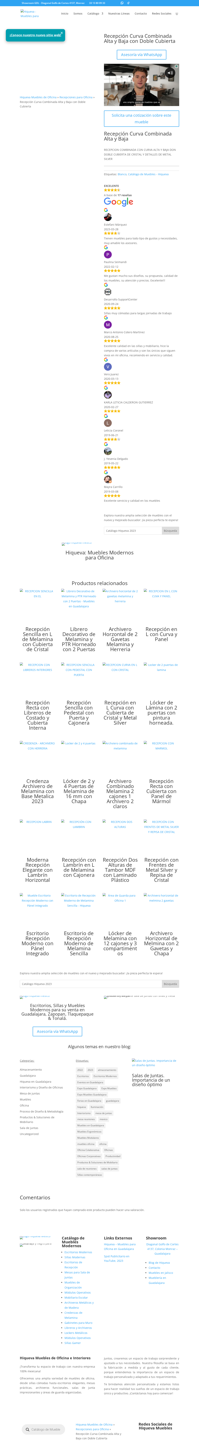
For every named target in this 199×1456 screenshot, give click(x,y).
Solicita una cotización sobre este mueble (141, 118)
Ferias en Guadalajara (89, 1100)
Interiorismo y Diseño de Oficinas (41, 1087)
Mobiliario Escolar (76, 1297)
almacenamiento (107, 1070)
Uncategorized (29, 1134)
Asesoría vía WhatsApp (141, 54)
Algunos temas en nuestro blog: (99, 1046)
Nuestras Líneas (119, 13)
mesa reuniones (86, 1119)
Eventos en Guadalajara (90, 1082)
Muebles (25, 1099)
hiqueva (81, 1107)
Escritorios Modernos (105, 1076)
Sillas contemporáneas (89, 1174)
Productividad (113, 1156)
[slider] (137, 103)
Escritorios (83, 1076)
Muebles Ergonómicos (89, 1131)
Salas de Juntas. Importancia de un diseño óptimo (151, 1079)
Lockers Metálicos (76, 1333)
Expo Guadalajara (87, 1088)
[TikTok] (128, 3)
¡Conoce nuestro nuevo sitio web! (35, 35)
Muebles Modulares (88, 1137)
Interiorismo (84, 1113)
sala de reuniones (87, 1168)
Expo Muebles (109, 1088)
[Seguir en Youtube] (163, 1439)
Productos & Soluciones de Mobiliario (97, 1162)
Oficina (24, 1105)
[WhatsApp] (122, 3)
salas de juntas (109, 1168)
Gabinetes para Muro (78, 1323)
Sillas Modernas (75, 1257)
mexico (103, 1119)
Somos (77, 13)
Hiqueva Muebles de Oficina (38, 97)
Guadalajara (28, 1075)
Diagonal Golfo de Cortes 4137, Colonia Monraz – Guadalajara (162, 1248)
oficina (102, 1144)
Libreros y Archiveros (78, 1328)
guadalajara (112, 1100)
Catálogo (93, 13)
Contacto (141, 13)
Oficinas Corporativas (89, 1156)
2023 (90, 1070)
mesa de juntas (103, 1113)
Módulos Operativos (78, 1292)
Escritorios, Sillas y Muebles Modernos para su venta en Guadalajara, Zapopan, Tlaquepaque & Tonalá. (57, 1011)
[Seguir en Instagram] (155, 1439)
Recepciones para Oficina (76, 97)
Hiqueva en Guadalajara (35, 1081)
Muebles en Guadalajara (90, 1125)
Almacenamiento (31, 1069)
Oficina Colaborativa (88, 1150)
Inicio (64, 13)
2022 (80, 1070)
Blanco (122, 174)
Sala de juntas (29, 1128)
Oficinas (108, 1150)
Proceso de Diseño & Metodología (41, 1111)
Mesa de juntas (30, 1093)
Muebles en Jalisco (161, 1273)
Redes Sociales (161, 13)
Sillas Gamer (73, 1343)
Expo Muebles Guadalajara (91, 1094)
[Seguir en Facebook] (148, 1439)
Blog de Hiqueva (159, 1262)
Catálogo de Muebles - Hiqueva (148, 174)
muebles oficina (85, 1144)
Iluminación (97, 1107)
